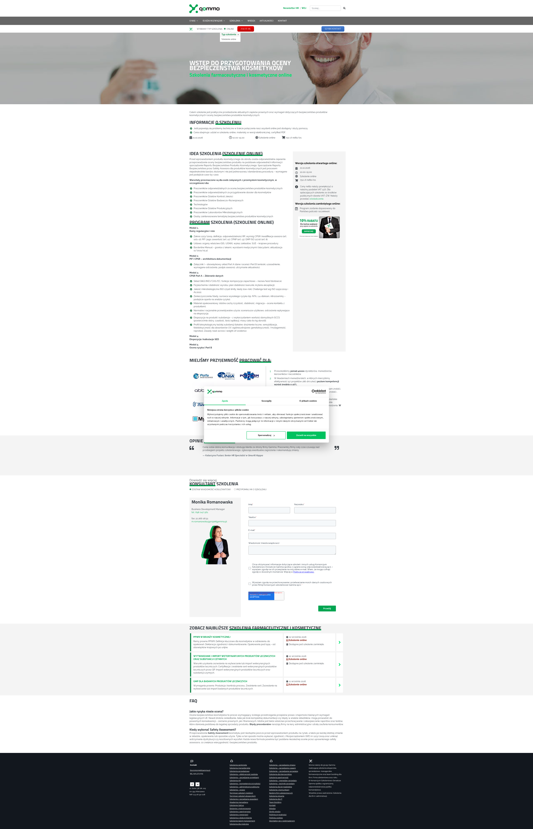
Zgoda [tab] (225, 401)
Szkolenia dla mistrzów (239, 824)
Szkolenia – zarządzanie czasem (282, 768)
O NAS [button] (192, 21)
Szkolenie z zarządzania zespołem (244, 799)
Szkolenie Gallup (237, 805)
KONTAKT (282, 21)
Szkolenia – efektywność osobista (244, 774)
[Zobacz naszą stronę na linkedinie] (197, 784)
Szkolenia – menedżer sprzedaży (283, 781)
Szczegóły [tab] (267, 401)
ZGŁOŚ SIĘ (246, 29)
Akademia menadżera (239, 802)
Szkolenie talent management (242, 821)
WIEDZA (251, 21)
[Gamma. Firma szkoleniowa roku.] (204, 8)
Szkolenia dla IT (275, 799)
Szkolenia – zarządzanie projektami (244, 777)
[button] (195, 397)
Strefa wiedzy (275, 812)
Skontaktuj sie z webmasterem (282, 821)
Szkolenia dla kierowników (280, 774)
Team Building (275, 802)
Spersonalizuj (264, 435)
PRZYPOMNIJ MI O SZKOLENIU (251, 489)
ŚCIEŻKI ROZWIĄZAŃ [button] (212, 21)
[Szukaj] (343, 8)
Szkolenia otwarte (276, 796)
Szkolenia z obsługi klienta (241, 818)
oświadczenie (316, 199)
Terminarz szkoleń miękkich (241, 793)
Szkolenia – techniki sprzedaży (282, 784)
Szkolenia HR (235, 781)
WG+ (304, 8)
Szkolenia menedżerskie (240, 768)
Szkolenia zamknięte (238, 765)
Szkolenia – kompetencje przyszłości (245, 784)
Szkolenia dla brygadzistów (280, 787)
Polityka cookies (276, 818)
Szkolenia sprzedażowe (239, 771)
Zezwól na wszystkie (306, 435)
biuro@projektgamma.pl (200, 770)
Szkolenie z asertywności (240, 812)
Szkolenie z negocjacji (239, 815)
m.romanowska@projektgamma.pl (209, 521)
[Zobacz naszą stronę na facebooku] (192, 784)
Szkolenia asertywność (278, 777)
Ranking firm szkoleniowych (281, 793)
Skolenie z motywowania (240, 809)
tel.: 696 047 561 (200, 512)
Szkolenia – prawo (237, 790)
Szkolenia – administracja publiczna (244, 787)
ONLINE (230, 29)
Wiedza (272, 809)
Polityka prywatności (277, 815)
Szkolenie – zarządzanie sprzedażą (283, 771)
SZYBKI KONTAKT (333, 29)
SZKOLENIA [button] (235, 21)
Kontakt (272, 805)
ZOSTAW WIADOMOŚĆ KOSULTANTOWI (211, 489)
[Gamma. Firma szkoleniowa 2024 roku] (192, 28)
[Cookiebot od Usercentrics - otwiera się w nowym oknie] (314, 392)
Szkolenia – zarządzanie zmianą (282, 765)
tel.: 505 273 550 (196, 773)
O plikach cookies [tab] (308, 401)
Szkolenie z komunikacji (279, 790)
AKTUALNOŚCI (266, 21)
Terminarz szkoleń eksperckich (243, 796)
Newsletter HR (291, 8)
